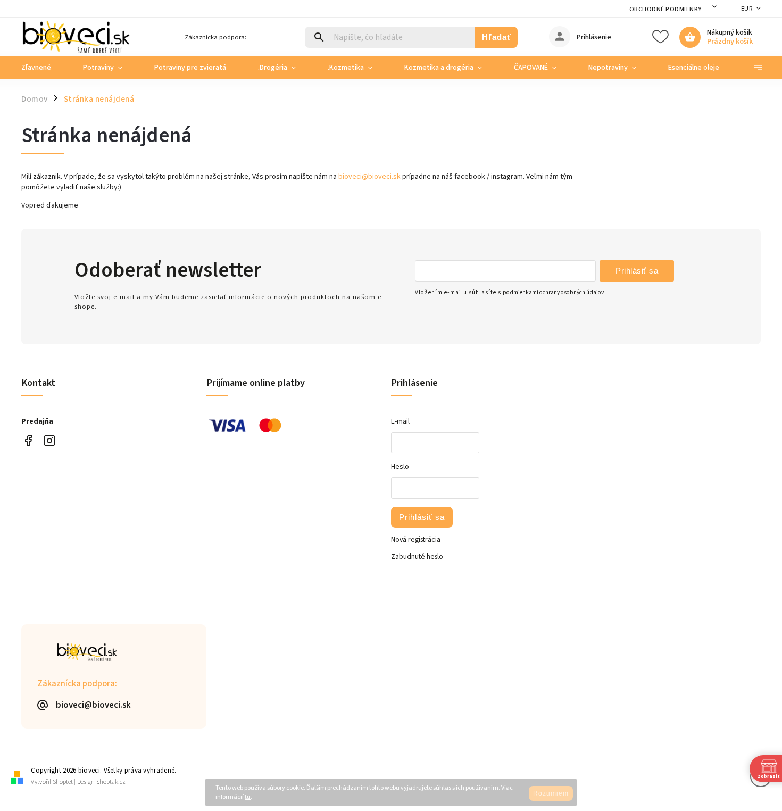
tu (248, 796)
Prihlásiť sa (636, 270)
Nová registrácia (415, 539)
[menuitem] (44, 67)
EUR (747, 8)
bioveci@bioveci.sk (369, 176)
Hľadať (496, 37)
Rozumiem (551, 793)
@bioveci (28, 441)
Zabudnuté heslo (417, 556)
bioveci (49, 441)
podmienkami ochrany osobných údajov (553, 292)
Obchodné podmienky (665, 9)
